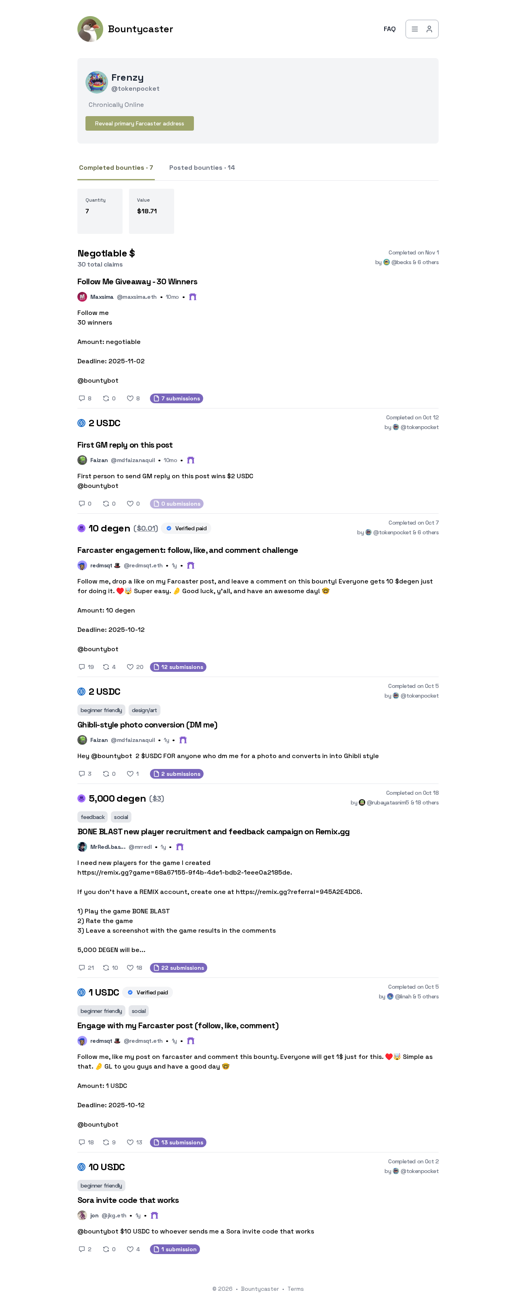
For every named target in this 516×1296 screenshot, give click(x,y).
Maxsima (102, 296)
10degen (109, 528)
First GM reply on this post (125, 445)
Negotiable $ (106, 253)
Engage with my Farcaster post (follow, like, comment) (178, 1025)
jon (94, 1215)
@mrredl (140, 846)
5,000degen (117, 798)
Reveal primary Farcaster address (139, 123)
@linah (403, 996)
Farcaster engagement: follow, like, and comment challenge (187, 550)
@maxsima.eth (137, 296)
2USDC (104, 423)
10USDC (107, 1167)
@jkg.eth (114, 1215)
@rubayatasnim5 (388, 802)
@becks (401, 262)
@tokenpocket (420, 427)
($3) (156, 798)
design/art (144, 710)
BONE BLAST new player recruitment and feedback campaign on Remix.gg (213, 831)
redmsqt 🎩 (105, 565)
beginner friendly (101, 710)
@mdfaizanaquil (133, 460)
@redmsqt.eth (143, 565)
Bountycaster (260, 1288)
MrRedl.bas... (107, 846)
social (121, 817)
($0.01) (145, 528)
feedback (92, 817)
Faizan (99, 460)
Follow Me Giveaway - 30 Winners (137, 281)
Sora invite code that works (128, 1200)
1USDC (104, 992)
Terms (295, 1288)
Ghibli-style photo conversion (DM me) (147, 724)
